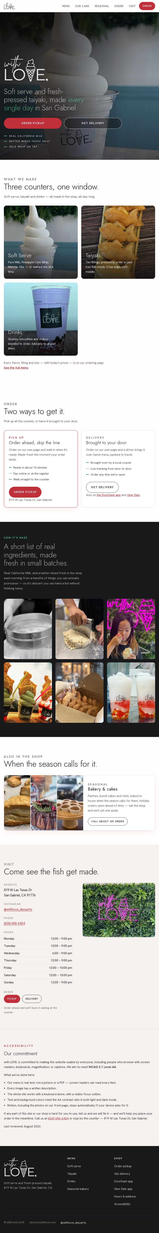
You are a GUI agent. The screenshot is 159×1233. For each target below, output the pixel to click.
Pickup (12, 999)
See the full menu (16, 368)
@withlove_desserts (18, 909)
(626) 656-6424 (14, 923)
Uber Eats (133, 495)
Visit (132, 6)
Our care (82, 6)
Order (119, 6)
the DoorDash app (109, 495)
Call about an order (107, 821)
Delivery (32, 999)
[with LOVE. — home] (9, 6)
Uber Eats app (123, 1189)
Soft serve (74, 1166)
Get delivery (92, 123)
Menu (66, 6)
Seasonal (102, 6)
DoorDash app (123, 1181)
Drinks (71, 1181)
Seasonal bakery (78, 1189)
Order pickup (32, 123)
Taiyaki (71, 1174)
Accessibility (122, 1204)
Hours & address (125, 1196)
